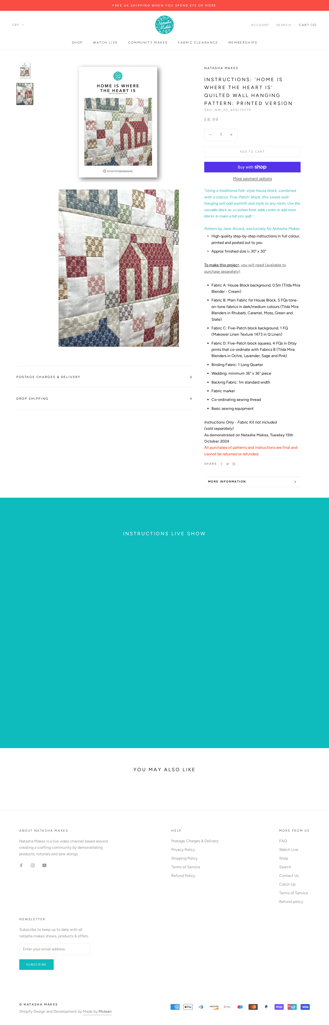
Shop (77, 42)
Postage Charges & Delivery (48, 377)
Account (260, 25)
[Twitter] (227, 464)
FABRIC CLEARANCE (198, 42)
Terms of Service (185, 867)
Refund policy (291, 901)
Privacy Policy (183, 849)
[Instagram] (33, 865)
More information (227, 481)
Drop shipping (32, 398)
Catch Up (287, 884)
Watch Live (105, 42)
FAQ (283, 841)
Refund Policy (183, 875)
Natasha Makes (221, 68)
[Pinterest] (233, 464)
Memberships (242, 42)
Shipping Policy (184, 858)
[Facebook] (221, 464)
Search (283, 25)
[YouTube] (44, 865)
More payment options (252, 178)
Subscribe (36, 964)
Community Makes (148, 42)
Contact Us (289, 875)
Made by (97, 1011)
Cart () (308, 25)
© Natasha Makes (38, 1004)
